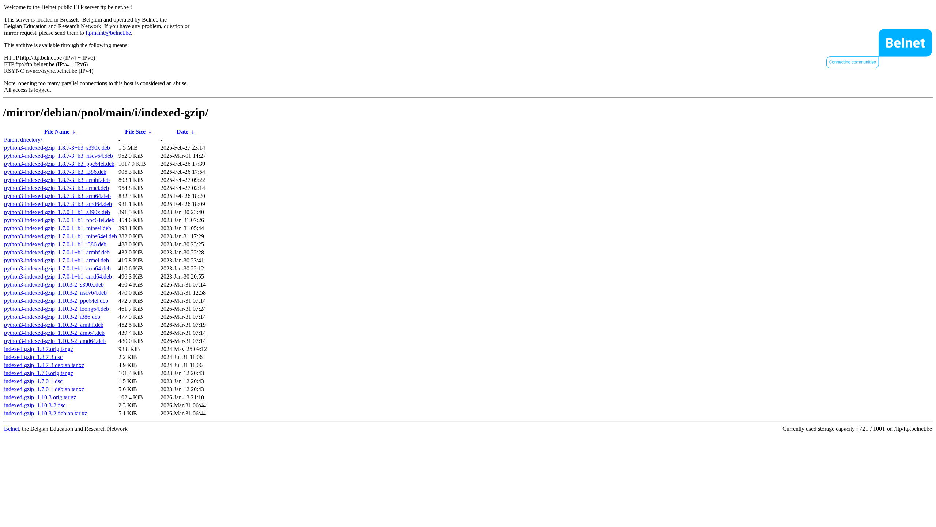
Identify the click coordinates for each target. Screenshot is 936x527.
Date (182, 131)
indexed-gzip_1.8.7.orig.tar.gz (38, 349)
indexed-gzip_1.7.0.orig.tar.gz (38, 373)
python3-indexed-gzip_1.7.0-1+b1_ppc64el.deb (59, 220)
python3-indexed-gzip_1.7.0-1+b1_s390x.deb (57, 212)
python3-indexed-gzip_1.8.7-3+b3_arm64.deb (57, 196)
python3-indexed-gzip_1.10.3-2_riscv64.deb (55, 292)
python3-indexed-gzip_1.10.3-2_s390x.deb (54, 284)
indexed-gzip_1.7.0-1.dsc (33, 381)
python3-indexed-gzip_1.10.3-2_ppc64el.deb (56, 301)
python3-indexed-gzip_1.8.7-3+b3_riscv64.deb (58, 156)
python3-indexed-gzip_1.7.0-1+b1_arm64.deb (57, 268)
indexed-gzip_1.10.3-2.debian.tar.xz (45, 413)
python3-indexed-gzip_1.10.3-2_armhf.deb (53, 325)
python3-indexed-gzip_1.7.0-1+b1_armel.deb (56, 260)
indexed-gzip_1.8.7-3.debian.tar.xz (44, 365)
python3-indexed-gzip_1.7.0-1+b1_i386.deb (55, 244)
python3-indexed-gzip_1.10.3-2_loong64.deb (56, 309)
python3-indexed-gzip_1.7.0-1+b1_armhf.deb (57, 252)
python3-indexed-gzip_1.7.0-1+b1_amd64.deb (58, 276)
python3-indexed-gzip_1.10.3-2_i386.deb (52, 317)
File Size (135, 131)
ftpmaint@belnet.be (108, 33)
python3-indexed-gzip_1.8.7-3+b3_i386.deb (55, 172)
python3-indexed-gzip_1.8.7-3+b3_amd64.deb (58, 204)
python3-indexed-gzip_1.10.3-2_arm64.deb (54, 333)
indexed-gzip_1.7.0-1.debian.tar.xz (44, 389)
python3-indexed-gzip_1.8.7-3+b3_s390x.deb (57, 148)
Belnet (11, 429)
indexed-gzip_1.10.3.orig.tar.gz (40, 397)
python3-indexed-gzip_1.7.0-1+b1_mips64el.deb (60, 236)
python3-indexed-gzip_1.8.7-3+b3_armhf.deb (57, 180)
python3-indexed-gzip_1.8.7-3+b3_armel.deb (56, 188)
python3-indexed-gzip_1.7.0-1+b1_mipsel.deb (57, 228)
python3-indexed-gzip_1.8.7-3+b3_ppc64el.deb (59, 164)
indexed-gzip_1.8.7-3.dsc (33, 357)
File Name (56, 131)
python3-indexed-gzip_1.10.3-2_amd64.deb (55, 341)
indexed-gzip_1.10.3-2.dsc (34, 405)
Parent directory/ (23, 140)
